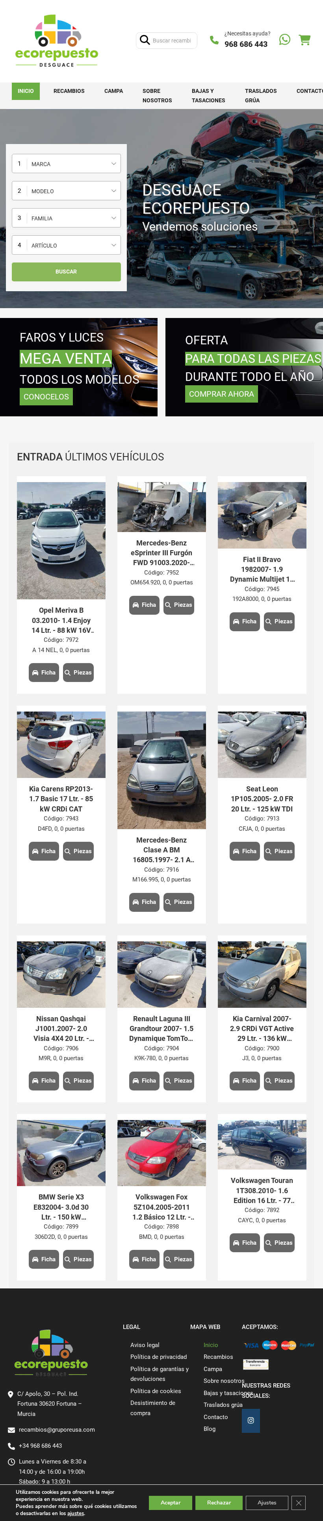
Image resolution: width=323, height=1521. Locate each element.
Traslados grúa (261, 95)
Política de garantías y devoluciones (159, 1374)
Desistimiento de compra (152, 1408)
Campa (113, 91)
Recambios (69, 91)
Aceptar (170, 1502)
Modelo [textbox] (43, 191)
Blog (209, 1428)
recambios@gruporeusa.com (57, 1429)
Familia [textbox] (42, 218)
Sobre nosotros (157, 95)
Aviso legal (145, 1345)
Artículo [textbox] (44, 245)
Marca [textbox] (41, 164)
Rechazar (219, 1502)
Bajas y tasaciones (208, 95)
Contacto (216, 1417)
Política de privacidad (158, 1356)
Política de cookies (155, 1391)
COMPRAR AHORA (221, 394)
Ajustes (267, 1502)
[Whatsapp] (284, 40)
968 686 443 (246, 44)
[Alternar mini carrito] (304, 40)
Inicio (26, 91)
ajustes (75, 1513)
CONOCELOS (46, 396)
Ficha (48, 672)
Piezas (83, 672)
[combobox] (66, 163)
